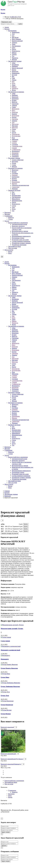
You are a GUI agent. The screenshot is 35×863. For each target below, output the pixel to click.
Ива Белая (15, 37)
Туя (13, 56)
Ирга (13, 110)
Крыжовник (16, 182)
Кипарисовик (16, 195)
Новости (11, 217)
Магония (15, 126)
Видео (10, 251)
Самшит (14, 141)
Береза (14, 70)
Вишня (14, 171)
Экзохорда (15, 156)
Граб (13, 78)
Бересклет (15, 71)
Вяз (13, 76)
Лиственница (16, 46)
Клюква (14, 180)
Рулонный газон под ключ (20, 239)
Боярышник (16, 32)
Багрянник (15, 64)
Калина (14, 178)
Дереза (14, 80)
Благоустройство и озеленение (18, 222)
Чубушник (15, 154)
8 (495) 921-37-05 (15, 17)
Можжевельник (17, 200)
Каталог (7, 29)
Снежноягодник (17, 146)
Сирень (14, 143)
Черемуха (15, 58)
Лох (13, 122)
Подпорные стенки (18, 238)
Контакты (7, 212)
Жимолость (15, 109)
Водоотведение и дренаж (20, 231)
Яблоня (14, 59)
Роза (13, 137)
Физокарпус (16, 151)
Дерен (14, 107)
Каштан (14, 114)
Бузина (14, 100)
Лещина (14, 42)
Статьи (10, 219)
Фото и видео (8, 250)
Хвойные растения (14, 190)
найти (20, 24)
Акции (6, 27)
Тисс (13, 207)
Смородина (15, 187)
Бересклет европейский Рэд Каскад (12, 759)
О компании (8, 216)
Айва (13, 63)
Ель (13, 36)
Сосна (14, 205)
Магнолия (15, 124)
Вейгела (14, 102)
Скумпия (15, 144)
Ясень (14, 90)
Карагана (15, 112)
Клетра (14, 117)
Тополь (14, 54)
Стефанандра (16, 149)
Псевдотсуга (16, 51)
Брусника (15, 161)
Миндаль (15, 127)
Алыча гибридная (17, 160)
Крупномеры (12, 30)
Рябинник (15, 139)
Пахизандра (16, 134)
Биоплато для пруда (18, 226)
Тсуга (13, 209)
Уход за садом (12, 248)
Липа (13, 44)
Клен (13, 83)
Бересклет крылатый (7, 727)
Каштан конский (17, 41)
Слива (14, 165)
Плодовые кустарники (15, 168)
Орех (13, 47)
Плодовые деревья (14, 158)
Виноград (15, 170)
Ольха (14, 129)
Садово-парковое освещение (21, 241)
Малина (14, 183)
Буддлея (14, 75)
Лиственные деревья (14, 61)
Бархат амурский (17, 68)
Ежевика (15, 175)
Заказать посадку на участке (9, 533)
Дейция (14, 105)
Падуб (14, 132)
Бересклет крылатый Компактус (11, 764)
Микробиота (16, 199)
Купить (26, 524)
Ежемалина (15, 177)
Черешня (15, 188)
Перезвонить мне (6, 22)
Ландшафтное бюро (14, 246)
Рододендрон (16, 136)
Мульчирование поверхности (21, 236)
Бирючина (15, 98)
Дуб (13, 34)
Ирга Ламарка (16, 39)
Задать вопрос (5, 832)
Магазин (7, 214)
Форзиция (15, 153)
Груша (14, 163)
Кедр (13, 194)
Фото (10, 253)
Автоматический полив (19, 224)
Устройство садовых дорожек (21, 243)
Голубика (15, 173)
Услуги (6, 221)
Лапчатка (15, 119)
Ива (13, 81)
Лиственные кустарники (16, 92)
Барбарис (15, 66)
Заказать (4, 845)
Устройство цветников (19, 245)
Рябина (14, 53)
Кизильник (15, 115)
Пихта (14, 49)
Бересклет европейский (8, 754)
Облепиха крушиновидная (20, 185)
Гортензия (15, 104)
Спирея (14, 148)
